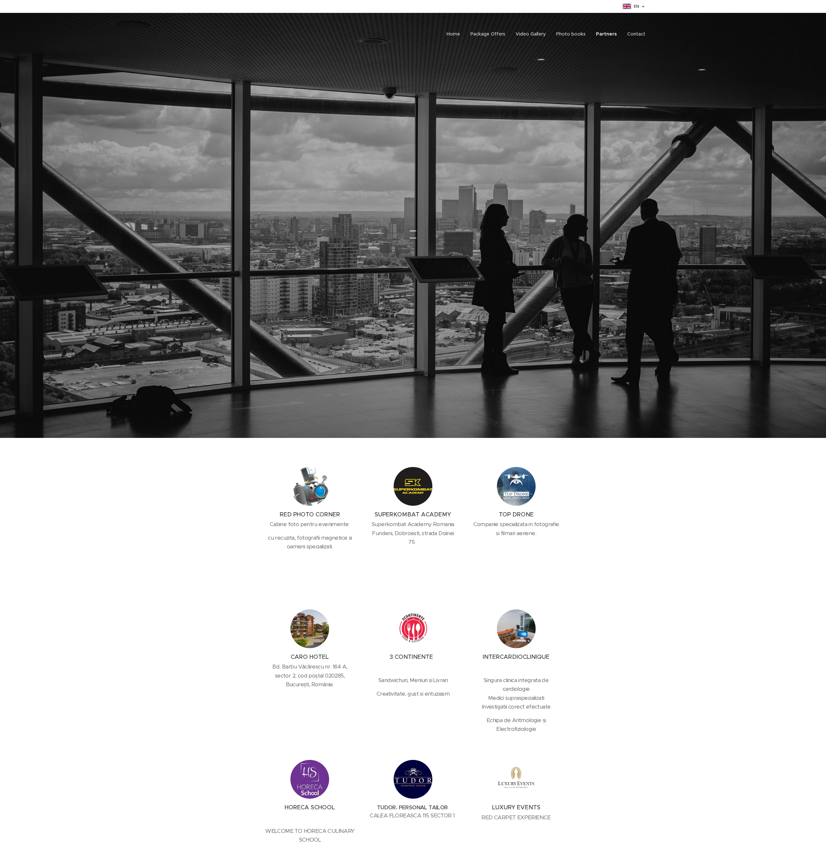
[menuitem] (455, 34)
